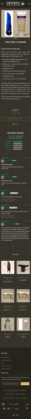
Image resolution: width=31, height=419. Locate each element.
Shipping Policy (6, 366)
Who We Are (10, 394)
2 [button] (14, 246)
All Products (5, 357)
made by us (9, 79)
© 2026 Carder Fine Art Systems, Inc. (15, 390)
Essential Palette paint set (12, 99)
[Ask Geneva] (27, 408)
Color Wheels (6, 368)
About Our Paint (6, 360)
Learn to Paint (8, 398)
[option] (15, 23)
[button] (8, 141)
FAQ (2, 363)
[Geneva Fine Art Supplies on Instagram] (17, 415)
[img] (5, 158)
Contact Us (23, 398)
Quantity (15, 110)
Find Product (20, 394)
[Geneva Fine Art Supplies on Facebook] (14, 415)
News (16, 398)
